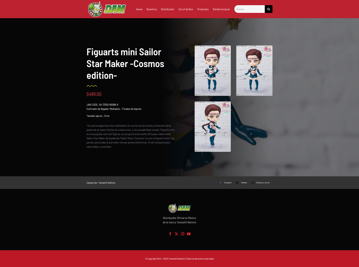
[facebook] (170, 234)
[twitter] (176, 234)
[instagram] (182, 234)
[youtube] (188, 234)
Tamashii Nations (106, 182)
